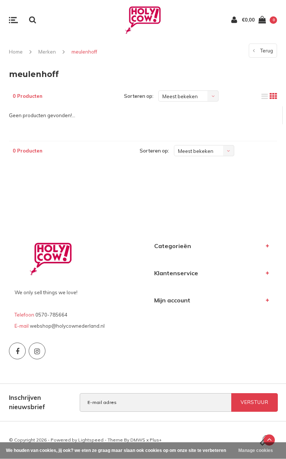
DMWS (137, 440)
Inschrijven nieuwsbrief (27, 402)
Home (16, 52)
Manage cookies (255, 450)
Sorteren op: (138, 96)
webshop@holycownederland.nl (67, 326)
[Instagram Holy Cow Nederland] (37, 351)
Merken (47, 52)
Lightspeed (91, 440)
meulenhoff (84, 52)
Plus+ (156, 440)
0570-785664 (51, 315)
